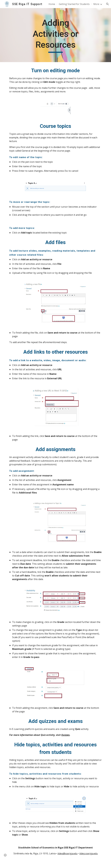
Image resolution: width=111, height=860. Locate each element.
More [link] (96, 4)
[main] (55, 35)
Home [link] (52, 4)
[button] (107, 4)
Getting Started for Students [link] (74, 4)
